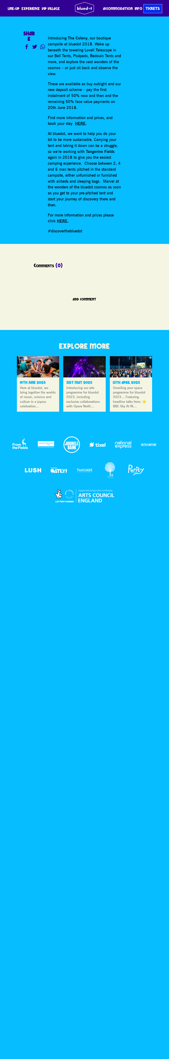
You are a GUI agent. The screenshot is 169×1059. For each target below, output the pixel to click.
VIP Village (51, 9)
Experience (31, 9)
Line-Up (14, 9)
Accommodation (118, 9)
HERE (80, 123)
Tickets (153, 8)
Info (138, 9)
